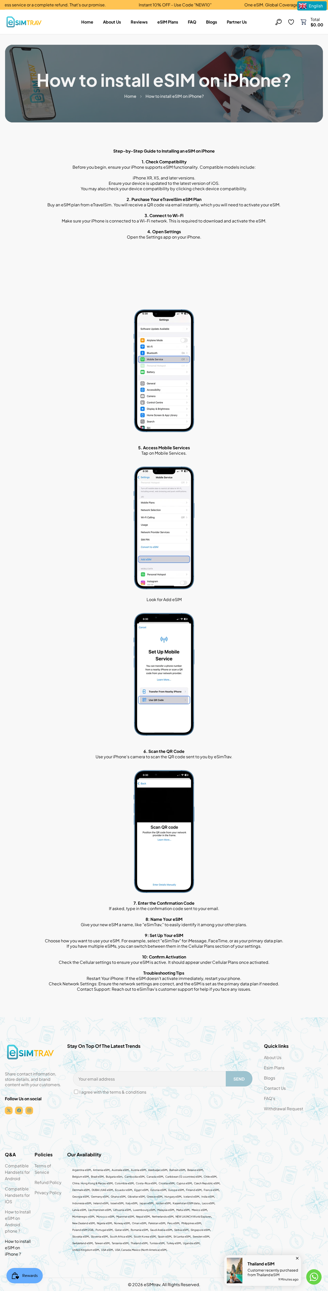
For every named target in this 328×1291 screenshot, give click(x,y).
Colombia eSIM (124, 1183)
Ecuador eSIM (123, 1189)
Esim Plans (274, 1067)
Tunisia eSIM (157, 1243)
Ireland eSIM (100, 1203)
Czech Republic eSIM (206, 1183)
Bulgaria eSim (114, 1176)
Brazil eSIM (97, 1176)
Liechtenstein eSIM (99, 1209)
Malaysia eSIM (165, 1209)
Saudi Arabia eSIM (161, 1229)
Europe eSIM (176, 1189)
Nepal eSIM (143, 1216)
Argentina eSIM (81, 1169)
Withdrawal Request (283, 1108)
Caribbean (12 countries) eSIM (183, 1176)
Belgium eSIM (80, 1176)
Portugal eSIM (104, 1229)
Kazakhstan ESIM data (186, 1203)
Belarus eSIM (195, 1169)
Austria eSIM (138, 1169)
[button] (303, 22)
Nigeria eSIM (104, 1223)
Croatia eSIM (166, 1183)
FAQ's (269, 1098)
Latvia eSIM (79, 1209)
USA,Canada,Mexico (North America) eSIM (140, 1249)
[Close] (297, 1257)
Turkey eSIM (174, 1243)
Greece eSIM (154, 1196)
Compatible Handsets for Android (17, 1172)
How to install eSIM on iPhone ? (18, 1248)
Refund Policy (48, 1182)
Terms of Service (43, 1169)
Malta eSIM (182, 1209)
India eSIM (207, 1196)
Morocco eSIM (105, 1216)
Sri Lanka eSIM (181, 1236)
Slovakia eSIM (80, 1236)
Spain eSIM (164, 1236)
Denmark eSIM (80, 1189)
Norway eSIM (122, 1223)
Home (130, 96)
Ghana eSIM (118, 1196)
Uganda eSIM (191, 1243)
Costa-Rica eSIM (146, 1183)
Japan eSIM (146, 1203)
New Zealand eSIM (83, 1223)
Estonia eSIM (158, 1189)
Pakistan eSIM (156, 1223)
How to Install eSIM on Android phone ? (18, 1221)
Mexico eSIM (199, 1209)
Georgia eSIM (80, 1196)
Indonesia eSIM (81, 1203)
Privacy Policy (48, 1192)
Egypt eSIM (141, 1189)
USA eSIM (107, 1249)
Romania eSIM (139, 1229)
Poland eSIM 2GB (82, 1229)
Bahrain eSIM (177, 1169)
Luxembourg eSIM (144, 1209)
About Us (272, 1057)
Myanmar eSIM (125, 1216)
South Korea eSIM (145, 1236)
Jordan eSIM (163, 1203)
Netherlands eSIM (162, 1216)
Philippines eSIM (191, 1223)
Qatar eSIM (121, 1229)
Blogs (269, 1078)
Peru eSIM (173, 1223)
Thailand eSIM (139, 1243)
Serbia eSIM (181, 1229)
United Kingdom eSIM (85, 1249)
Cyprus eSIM (184, 1183)
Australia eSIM (120, 1169)
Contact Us (275, 1088)
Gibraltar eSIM (136, 1196)
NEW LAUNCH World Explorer (193, 1216)
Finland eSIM (193, 1189)
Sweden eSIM (201, 1236)
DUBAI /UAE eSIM (102, 1189)
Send (239, 1079)
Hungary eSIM (173, 1196)
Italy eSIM (131, 1203)
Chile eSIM (210, 1176)
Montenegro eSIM (83, 1216)
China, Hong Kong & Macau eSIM (92, 1183)
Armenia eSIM (101, 1169)
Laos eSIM (208, 1203)
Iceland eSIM (191, 1196)
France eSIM (211, 1189)
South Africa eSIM (120, 1236)
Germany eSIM (99, 1196)
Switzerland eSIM (82, 1243)
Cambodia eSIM (134, 1176)
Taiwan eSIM (102, 1243)
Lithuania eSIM (122, 1209)
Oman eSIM (139, 1223)
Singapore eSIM (200, 1229)
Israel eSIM (116, 1203)
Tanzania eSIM (120, 1243)
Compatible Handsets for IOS (17, 1195)
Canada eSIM (155, 1176)
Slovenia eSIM (99, 1236)
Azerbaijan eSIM (157, 1169)
